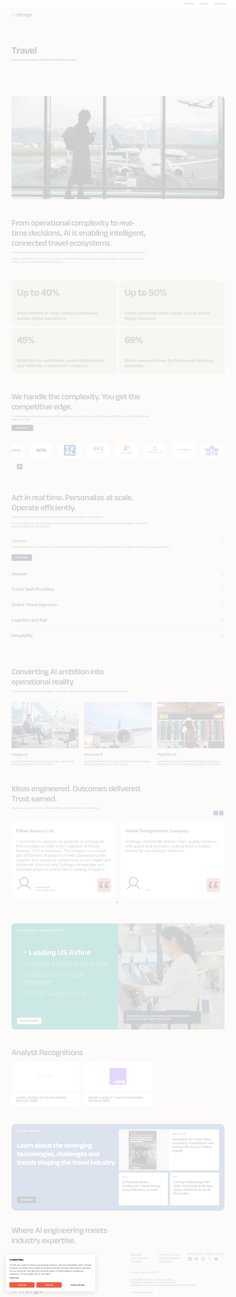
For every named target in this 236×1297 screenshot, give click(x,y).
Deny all (49, 1285)
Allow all (22, 1285)
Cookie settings (77, 1285)
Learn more (14, 1277)
